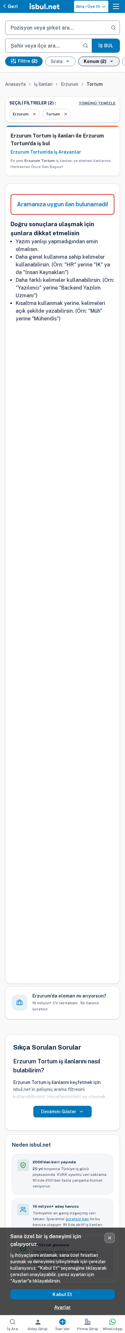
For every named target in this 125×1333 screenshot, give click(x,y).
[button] (116, 6)
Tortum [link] (95, 84)
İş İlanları (43, 84)
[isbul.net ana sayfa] (44, 6)
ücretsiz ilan (77, 1219)
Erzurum (69, 84)
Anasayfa (15, 84)
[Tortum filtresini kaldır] (66, 114)
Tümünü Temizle (97, 103)
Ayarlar (62, 1307)
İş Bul (105, 45)
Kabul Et (62, 1294)
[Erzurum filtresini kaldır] (34, 114)
